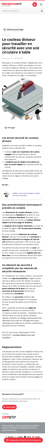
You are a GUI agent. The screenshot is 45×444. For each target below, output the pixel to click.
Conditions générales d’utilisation (27, 425)
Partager (11, 127)
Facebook (11, 437)
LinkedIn (20, 437)
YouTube (37, 437)
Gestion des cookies (9, 430)
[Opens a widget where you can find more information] (23, 440)
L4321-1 (37, 377)
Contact (5, 427)
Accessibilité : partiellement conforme (22, 427)
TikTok (29, 437)
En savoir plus (9, 407)
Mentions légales (8, 425)
